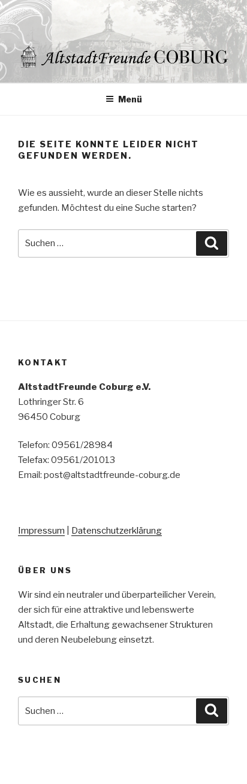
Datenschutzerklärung (116, 530)
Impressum (41, 530)
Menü (130, 99)
